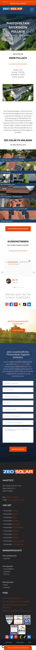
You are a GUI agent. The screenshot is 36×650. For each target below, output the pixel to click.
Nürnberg (15, 521)
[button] (3, 646)
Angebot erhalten (18, 449)
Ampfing (15, 511)
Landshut (15, 534)
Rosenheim (15, 538)
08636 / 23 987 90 (12, 497)
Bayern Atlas (21, 364)
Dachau (14, 517)
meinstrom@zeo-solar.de (15, 500)
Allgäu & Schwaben (18, 541)
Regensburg (16, 524)
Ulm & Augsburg (17, 544)
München (15, 514)
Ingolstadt (15, 531)
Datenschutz (20, 642)
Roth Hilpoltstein (17, 527)
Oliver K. (15, 280)
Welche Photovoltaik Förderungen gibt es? (17, 611)
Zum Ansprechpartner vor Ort (18, 229)
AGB (29, 642)
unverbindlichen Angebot (18, 3)
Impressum (8, 642)
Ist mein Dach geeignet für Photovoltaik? (17, 602)
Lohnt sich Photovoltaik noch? (13, 598)
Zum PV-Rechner (18, 330)
